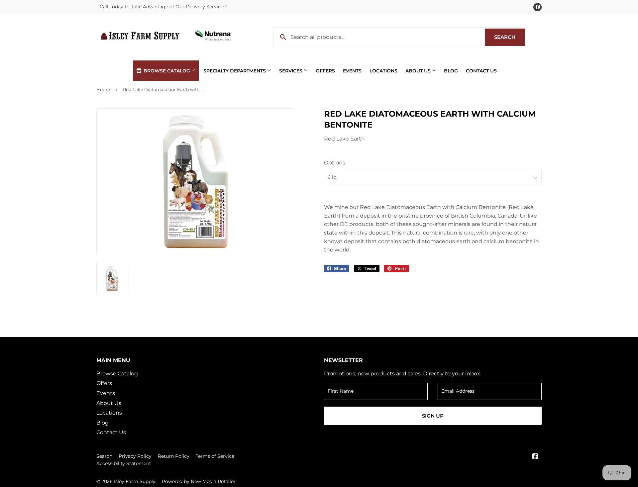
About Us (418, 70)
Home (103, 89)
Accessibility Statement (123, 463)
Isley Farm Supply (135, 481)
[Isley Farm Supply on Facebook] (535, 457)
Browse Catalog (166, 70)
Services (291, 70)
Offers (325, 70)
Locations (383, 70)
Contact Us (481, 70)
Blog (451, 70)
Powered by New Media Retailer (199, 481)
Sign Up (433, 416)
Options (334, 162)
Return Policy (173, 456)
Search (509, 37)
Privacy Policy (135, 456)
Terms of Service (215, 456)
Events (352, 70)
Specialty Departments (235, 70)
